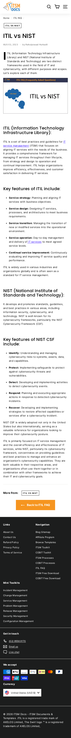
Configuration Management (18, 621)
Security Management (15, 616)
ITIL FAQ (17, 18)
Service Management (15, 600)
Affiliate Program (45, 537)
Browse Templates (46, 542)
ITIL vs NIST (12, 25)
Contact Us (9, 537)
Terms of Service (12, 552)
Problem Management (15, 605)
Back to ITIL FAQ (38, 505)
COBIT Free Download (48, 578)
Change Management (15, 595)
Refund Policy (11, 542)
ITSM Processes (45, 557)
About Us (8, 532)
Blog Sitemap (43, 532)
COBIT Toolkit (43, 552)
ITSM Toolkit (43, 547)
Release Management (15, 610)
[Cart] (57, 6)
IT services (34, 241)
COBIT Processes (45, 563)
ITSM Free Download (47, 573)
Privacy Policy (11, 547)
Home (6, 18)
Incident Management (15, 590)
